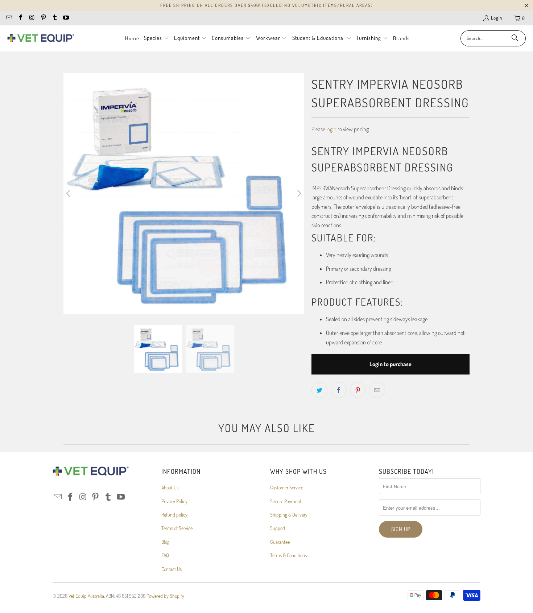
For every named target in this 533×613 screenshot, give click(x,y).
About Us (169, 487)
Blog (165, 542)
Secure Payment (285, 501)
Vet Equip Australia (86, 596)
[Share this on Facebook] (339, 390)
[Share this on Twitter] (319, 390)
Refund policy (174, 514)
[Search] (515, 38)
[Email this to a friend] (377, 390)
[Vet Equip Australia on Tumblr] (54, 18)
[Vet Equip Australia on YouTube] (65, 18)
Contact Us (171, 569)
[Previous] (69, 193)
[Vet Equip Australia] (40, 38)
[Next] (299, 193)
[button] (156, 38)
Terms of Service (177, 528)
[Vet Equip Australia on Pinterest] (43, 18)
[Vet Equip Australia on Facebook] (20, 18)
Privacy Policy (174, 501)
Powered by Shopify (165, 596)
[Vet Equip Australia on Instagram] (31, 18)
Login (496, 18)
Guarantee (280, 542)
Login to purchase (390, 364)
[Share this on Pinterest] (358, 390)
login (331, 129)
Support (277, 528)
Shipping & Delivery (288, 514)
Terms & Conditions (288, 555)
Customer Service (286, 487)
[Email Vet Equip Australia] (8, 18)
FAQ (165, 555)
